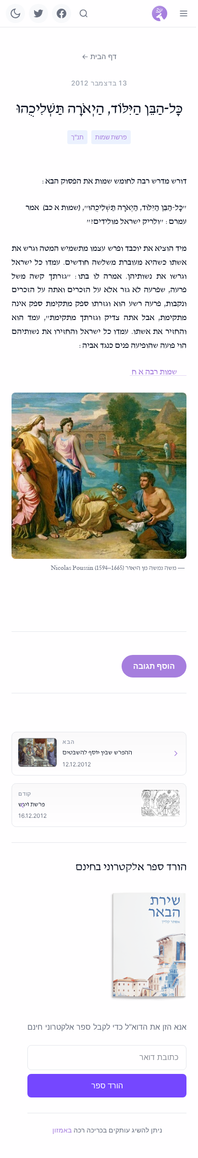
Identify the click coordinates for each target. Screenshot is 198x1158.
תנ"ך (77, 137)
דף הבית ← (99, 56)
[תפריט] (183, 13)
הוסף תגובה (154, 666)
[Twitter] (38, 13)
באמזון (62, 1130)
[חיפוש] (83, 13)
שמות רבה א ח (158, 372)
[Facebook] (61, 13)
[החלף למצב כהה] (15, 13)
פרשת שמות (111, 137)
